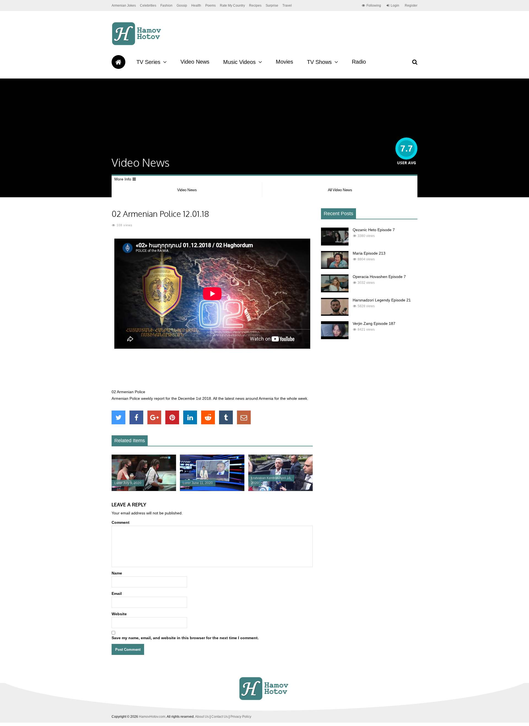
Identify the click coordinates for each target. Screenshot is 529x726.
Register (411, 5)
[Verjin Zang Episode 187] (335, 338)
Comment (120, 522)
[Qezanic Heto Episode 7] (335, 244)
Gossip (182, 5)
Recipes (255, 5)
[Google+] (154, 417)
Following (373, 5)
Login (395, 5)
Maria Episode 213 (369, 253)
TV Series (148, 62)
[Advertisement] (212, 372)
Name (117, 573)
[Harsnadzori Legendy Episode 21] (335, 314)
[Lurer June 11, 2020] (212, 489)
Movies (284, 62)
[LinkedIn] (190, 417)
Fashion (166, 5)
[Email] (244, 417)
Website (119, 614)
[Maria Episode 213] (335, 267)
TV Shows (319, 62)
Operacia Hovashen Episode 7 (379, 276)
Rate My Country (232, 5)
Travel (287, 5)
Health (196, 5)
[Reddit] (208, 417)
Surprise (272, 5)
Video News (194, 62)
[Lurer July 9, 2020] (144, 489)
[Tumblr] (226, 417)
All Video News (340, 190)
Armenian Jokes (124, 5)
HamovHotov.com (152, 717)
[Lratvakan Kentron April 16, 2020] (280, 489)
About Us (202, 717)
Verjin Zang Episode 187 (374, 323)
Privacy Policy (240, 717)
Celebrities (148, 5)
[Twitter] (118, 417)
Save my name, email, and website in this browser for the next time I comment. (185, 638)
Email (117, 593)
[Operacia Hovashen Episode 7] (335, 291)
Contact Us (219, 717)
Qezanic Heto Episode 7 (374, 230)
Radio (359, 62)
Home (118, 62)
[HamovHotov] (137, 44)
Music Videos (239, 62)
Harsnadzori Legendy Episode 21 (382, 300)
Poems (210, 5)
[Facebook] (136, 417)
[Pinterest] (172, 417)
